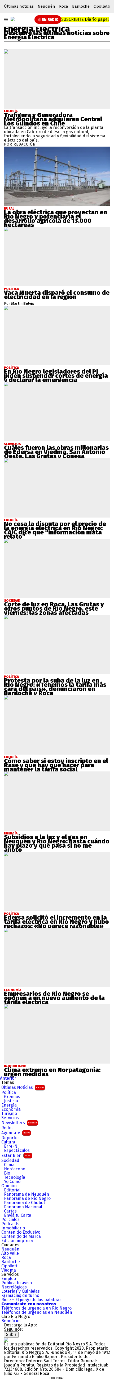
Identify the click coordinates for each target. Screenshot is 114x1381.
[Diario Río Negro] (13, 19)
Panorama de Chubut (24, 1203)
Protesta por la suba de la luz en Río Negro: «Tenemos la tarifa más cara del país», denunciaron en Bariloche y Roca (55, 687)
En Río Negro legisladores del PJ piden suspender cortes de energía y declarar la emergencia (56, 376)
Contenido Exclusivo (20, 1232)
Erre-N (10, 1146)
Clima (9, 1165)
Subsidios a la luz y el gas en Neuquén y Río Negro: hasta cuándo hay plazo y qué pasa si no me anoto (56, 843)
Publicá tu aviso (16, 1283)
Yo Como (12, 1182)
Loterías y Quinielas (20, 1291)
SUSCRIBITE (85, 19)
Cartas (10, 1211)
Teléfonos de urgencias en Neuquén (36, 1312)
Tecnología (14, 1177)
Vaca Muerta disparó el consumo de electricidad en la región (56, 295)
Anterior (8, 1078)
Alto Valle (10, 1253)
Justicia (11, 1101)
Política (8, 1092)
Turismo (9, 1114)
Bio (7, 1173)
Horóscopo (14, 1169)
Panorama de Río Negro (27, 1198)
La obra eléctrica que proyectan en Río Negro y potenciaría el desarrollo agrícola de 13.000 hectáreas (55, 219)
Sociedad (10, 1160)
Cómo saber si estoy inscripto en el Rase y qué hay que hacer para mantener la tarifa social (56, 765)
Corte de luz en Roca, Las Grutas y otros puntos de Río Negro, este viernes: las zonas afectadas (54, 608)
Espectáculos (17, 1150)
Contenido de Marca (21, 1236)
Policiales (10, 1220)
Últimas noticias (19, 6)
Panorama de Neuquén (26, 1194)
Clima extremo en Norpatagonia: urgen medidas (52, 1072)
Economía (11, 1109)
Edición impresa (17, 1241)
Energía (10, 111)
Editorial (12, 1190)
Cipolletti (102, 6)
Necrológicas (14, 1287)
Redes (7, 1128)
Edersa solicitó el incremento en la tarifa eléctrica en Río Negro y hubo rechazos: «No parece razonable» (56, 922)
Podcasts (10, 1224)
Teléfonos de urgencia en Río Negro (36, 1308)
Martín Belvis (22, 304)
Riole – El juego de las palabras (31, 1300)
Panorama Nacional (23, 1207)
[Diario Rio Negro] (6, 1339)
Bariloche (81, 6)
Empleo (8, 1279)
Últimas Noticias (22, 1087)
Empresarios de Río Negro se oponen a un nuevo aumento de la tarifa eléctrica (54, 998)
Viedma (8, 1270)
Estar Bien (16, 1155)
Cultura (8, 1142)
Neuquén (46, 6)
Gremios (12, 1097)
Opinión (9, 1186)
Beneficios (11, 1321)
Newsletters (19, 1122)
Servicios (10, 1118)
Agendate (15, 1132)
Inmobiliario (13, 1228)
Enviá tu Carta (17, 1215)
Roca (63, 6)
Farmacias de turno (20, 1295)
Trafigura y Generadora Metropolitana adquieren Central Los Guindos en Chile (53, 119)
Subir (11, 1334)
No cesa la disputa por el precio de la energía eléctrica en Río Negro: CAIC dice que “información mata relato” (55, 530)
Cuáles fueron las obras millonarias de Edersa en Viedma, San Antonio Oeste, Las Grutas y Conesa (56, 452)
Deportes (10, 1138)
